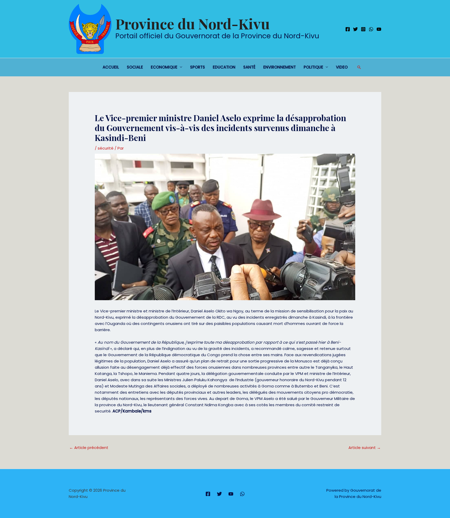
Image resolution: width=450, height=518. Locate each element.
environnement (279, 67)
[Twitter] (355, 29)
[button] (359, 67)
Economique (164, 67)
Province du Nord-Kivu (192, 23)
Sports (197, 67)
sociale (135, 67)
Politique (313, 67)
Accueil (111, 67)
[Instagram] (363, 29)
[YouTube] (379, 29)
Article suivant (364, 447)
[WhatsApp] (371, 29)
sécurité (106, 148)
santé (249, 67)
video (342, 67)
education (224, 67)
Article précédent (88, 447)
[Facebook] (347, 29)
